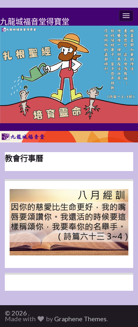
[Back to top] (124, 313)
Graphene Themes (80, 319)
